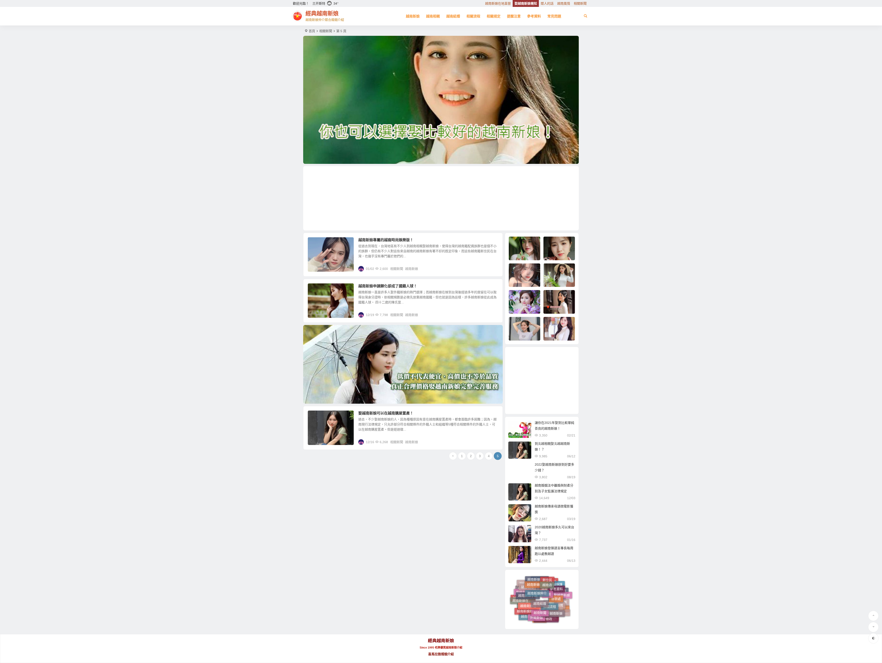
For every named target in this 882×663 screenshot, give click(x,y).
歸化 (549, 618)
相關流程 (473, 16)
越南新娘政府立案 (547, 595)
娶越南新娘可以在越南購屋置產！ (385, 413)
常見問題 (554, 16)
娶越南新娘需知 (525, 3)
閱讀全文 (493, 268)
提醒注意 (514, 16)
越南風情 (563, 3)
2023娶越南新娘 (538, 614)
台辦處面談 (539, 619)
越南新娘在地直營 (498, 3)
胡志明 (539, 605)
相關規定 (493, 16)
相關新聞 (580, 3)
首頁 (312, 31)
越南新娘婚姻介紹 (558, 610)
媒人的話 (547, 3)
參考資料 (534, 16)
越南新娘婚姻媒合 (528, 592)
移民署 (562, 603)
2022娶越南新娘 (559, 600)
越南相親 (433, 16)
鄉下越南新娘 (553, 589)
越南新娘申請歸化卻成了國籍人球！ (387, 286)
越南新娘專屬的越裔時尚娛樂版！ (385, 240)
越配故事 (528, 609)
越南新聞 (540, 584)
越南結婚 (453, 16)
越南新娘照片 (530, 601)
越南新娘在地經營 (531, 584)
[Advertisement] (441, 198)
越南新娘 (413, 16)
